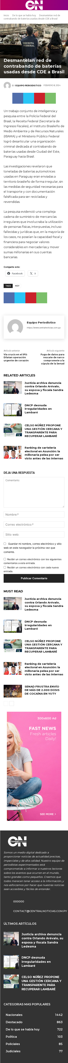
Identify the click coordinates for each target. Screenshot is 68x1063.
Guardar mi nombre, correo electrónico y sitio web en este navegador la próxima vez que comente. (32, 547)
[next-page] (11, 703)
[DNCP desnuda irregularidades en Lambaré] (13, 410)
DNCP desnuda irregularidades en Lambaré (38, 409)
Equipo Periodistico (28, 85)
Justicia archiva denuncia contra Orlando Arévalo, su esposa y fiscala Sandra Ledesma (44, 388)
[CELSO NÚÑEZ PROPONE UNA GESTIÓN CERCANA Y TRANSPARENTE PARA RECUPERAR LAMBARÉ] (13, 430)
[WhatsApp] (50, 98)
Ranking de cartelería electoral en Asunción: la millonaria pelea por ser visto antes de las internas (44, 453)
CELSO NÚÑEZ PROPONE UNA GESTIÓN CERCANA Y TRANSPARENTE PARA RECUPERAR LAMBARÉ (43, 431)
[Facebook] (17, 98)
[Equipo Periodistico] (8, 85)
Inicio (6, 15)
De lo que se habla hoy (24, 15)
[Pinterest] (39, 98)
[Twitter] (28, 98)
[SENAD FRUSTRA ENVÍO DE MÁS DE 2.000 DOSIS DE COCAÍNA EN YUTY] (13, 691)
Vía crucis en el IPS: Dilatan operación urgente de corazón (16, 357)
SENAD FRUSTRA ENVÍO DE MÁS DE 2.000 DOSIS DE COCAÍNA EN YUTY (42, 690)
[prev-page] (6, 703)
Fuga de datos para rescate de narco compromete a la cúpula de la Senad (52, 359)
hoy (17, 286)
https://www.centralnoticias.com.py (44, 327)
